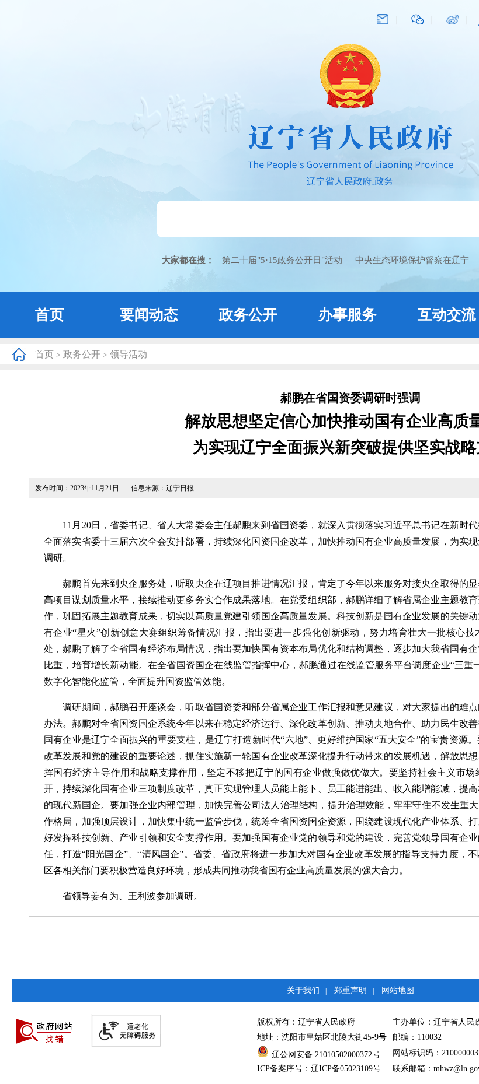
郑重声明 (350, 990)
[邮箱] (382, 18)
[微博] (452, 18)
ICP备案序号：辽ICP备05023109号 (319, 1068)
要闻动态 (149, 314)
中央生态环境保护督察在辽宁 (412, 260)
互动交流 (447, 314)
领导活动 (128, 354)
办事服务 (347, 314)
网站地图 (397, 990)
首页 (49, 314)
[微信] (417, 18)
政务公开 (248, 314)
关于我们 (303, 990)
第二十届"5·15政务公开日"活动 (282, 260)
